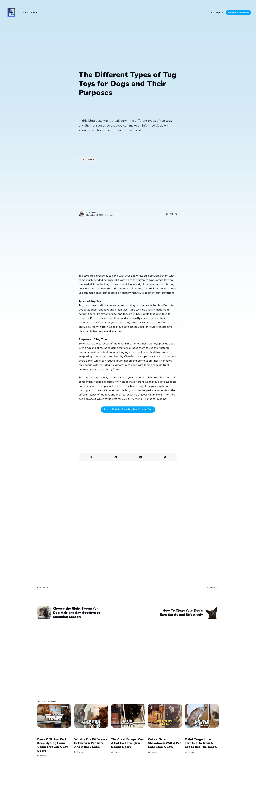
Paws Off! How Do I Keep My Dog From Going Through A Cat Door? (52, 745)
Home (25, 12)
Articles (91, 159)
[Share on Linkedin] (175, 214)
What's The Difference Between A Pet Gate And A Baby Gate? (90, 743)
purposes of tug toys (110, 343)
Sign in (219, 12)
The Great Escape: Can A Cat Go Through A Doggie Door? (127, 743)
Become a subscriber (238, 12)
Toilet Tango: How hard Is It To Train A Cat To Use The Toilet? (201, 743)
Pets (82, 159)
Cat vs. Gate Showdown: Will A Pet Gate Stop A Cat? (164, 743)
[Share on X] (166, 214)
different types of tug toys (153, 280)
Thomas (92, 212)
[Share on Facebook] (170, 214)
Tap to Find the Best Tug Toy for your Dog (128, 409)
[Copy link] (165, 457)
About (34, 12)
